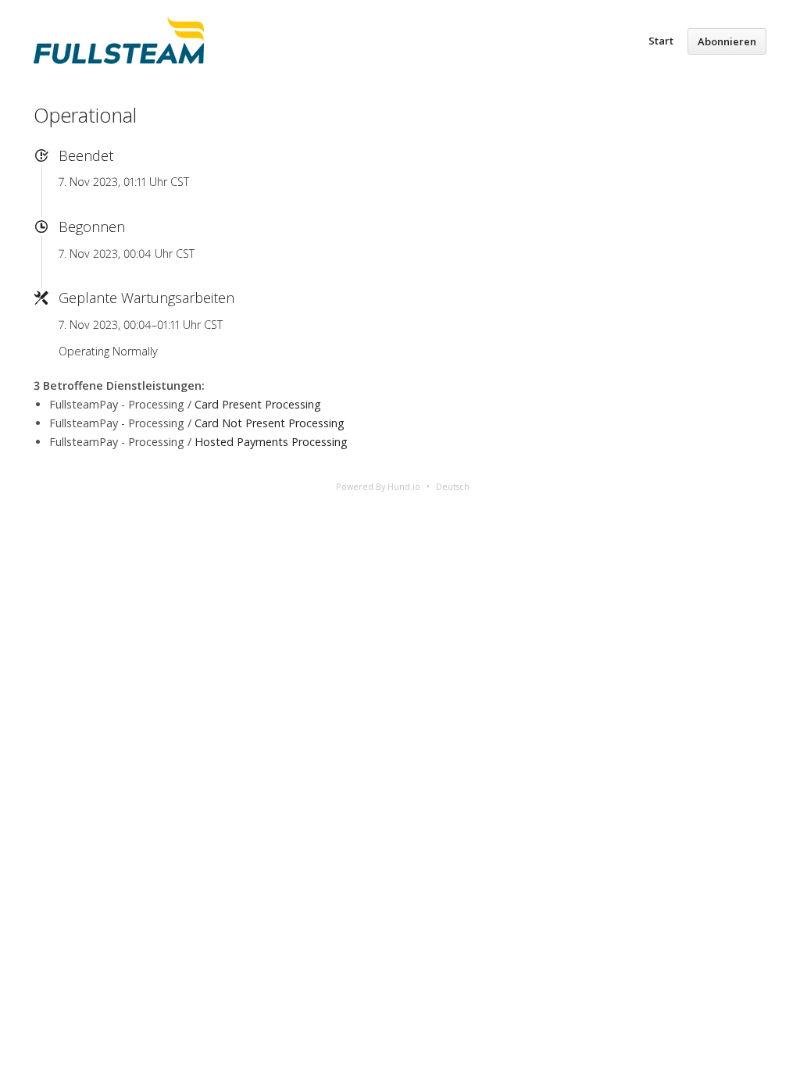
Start (660, 41)
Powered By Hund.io (378, 486)
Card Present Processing (258, 404)
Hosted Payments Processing (271, 441)
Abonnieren (727, 41)
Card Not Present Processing (270, 423)
